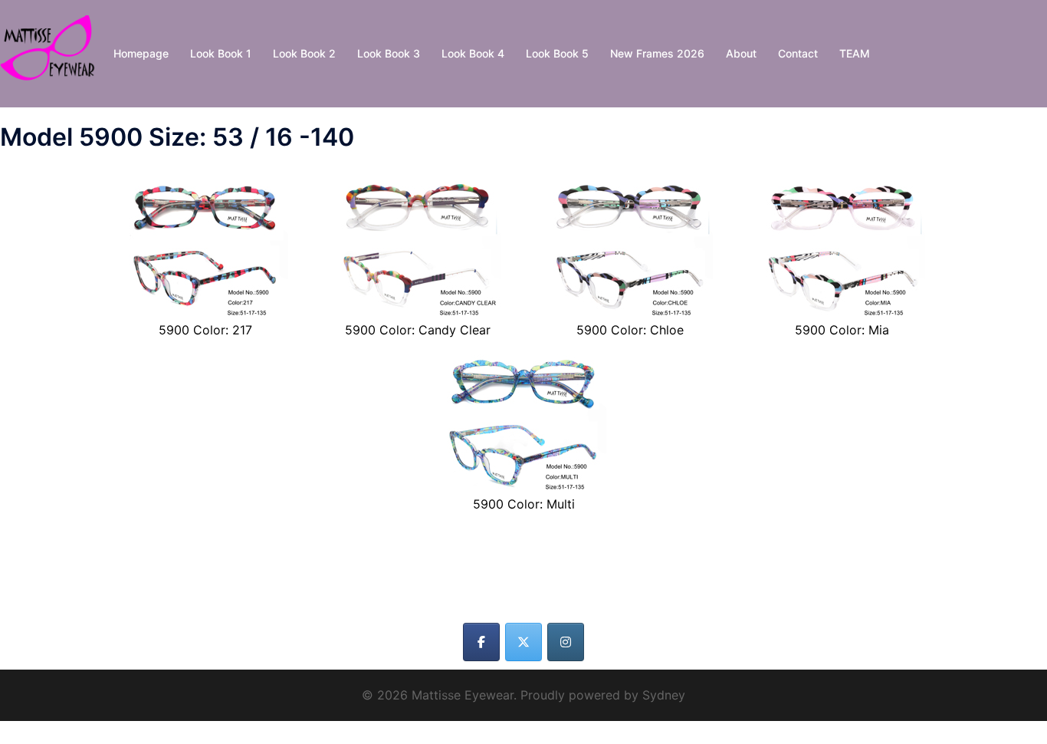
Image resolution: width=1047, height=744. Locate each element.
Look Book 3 (388, 53)
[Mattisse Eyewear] (51, 52)
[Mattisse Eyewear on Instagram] (565, 642)
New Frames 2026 (657, 53)
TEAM (854, 53)
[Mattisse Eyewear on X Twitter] (523, 642)
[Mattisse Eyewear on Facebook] (481, 642)
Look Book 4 (472, 53)
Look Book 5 (557, 53)
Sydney (663, 695)
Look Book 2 (304, 53)
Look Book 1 (220, 53)
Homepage (141, 53)
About (741, 53)
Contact (798, 53)
